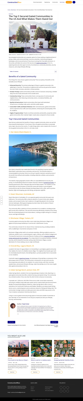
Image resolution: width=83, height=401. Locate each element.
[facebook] (61, 387)
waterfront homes (24, 258)
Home (9, 10)
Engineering (47, 2)
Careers (32, 388)
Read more (11, 372)
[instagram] (67, 391)
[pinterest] (67, 387)
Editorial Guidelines (48, 387)
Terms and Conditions (49, 390)
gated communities (41, 63)
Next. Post (54, 322)
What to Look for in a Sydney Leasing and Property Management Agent (50, 360)
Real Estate (62, 2)
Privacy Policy (47, 388)
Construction (55, 2)
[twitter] (64, 387)
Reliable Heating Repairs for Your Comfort (17, 325)
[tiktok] (64, 391)
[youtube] (61, 391)
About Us (32, 387)
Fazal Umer (14, 54)
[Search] (74, 2)
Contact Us (69, 2)
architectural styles (49, 182)
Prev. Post (11, 322)
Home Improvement (37, 2)
